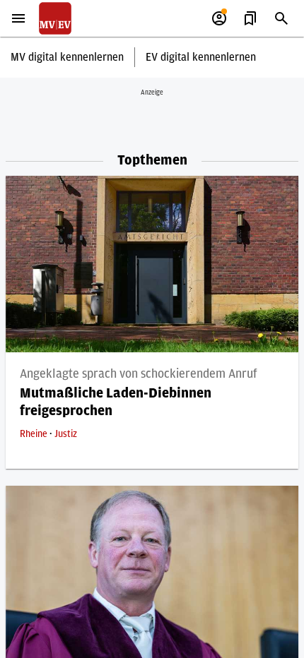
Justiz (65, 434)
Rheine (34, 434)
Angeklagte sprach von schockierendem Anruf (138, 374)
